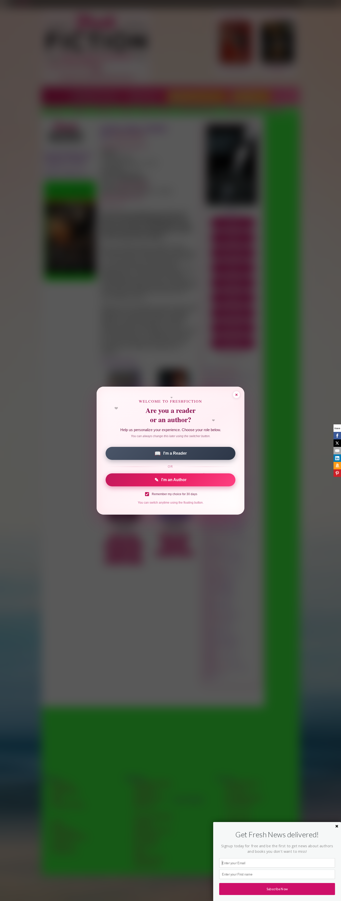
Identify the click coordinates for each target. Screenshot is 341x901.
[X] (337, 443)
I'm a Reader (171, 453)
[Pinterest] (337, 473)
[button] (277, 835)
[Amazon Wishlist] (337, 465)
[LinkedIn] (337, 458)
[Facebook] (337, 435)
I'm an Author (170, 480)
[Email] (337, 450)
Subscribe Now (277, 889)
